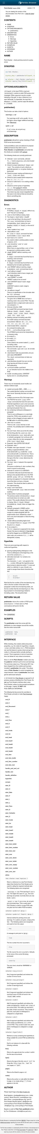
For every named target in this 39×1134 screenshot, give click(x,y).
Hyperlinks (13, 41)
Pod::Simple (30, 531)
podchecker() (14, 31)
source (14, 8)
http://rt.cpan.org (25, 1092)
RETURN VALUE (12, 43)
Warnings (13, 39)
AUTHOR (10, 51)
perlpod (25, 152)
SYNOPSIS (10, 26)
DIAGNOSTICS (11, 35)
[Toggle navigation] (3, 3)
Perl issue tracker (21, 1129)
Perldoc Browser (28, 2)
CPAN (18, 8)
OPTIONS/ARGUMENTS (14, 28)
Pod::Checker (8, 8)
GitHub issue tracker (5, 1122)
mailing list (30, 1129)
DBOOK (24, 1120)
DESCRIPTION (11, 33)
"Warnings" (13, 122)
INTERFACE (11, 49)
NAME (9, 24)
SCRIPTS (10, 47)
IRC (36, 1129)
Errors (12, 37)
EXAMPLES (11, 45)
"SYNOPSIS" (11, 614)
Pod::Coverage (27, 694)
